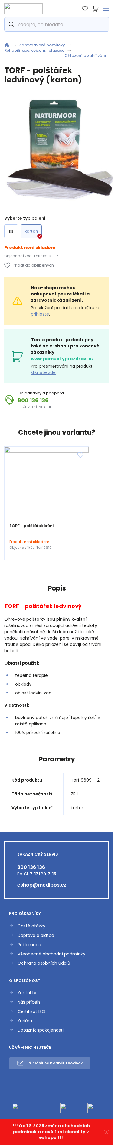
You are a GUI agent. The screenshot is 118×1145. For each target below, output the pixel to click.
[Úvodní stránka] (6, 45)
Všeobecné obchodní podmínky (51, 954)
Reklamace (29, 945)
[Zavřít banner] (106, 1132)
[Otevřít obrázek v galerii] (59, 150)
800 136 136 (33, 400)
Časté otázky (31, 926)
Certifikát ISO (31, 1011)
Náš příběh (29, 1002)
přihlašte (40, 314)
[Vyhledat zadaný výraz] (10, 24)
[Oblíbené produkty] (85, 9)
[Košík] (96, 9)
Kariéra (25, 1021)
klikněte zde (43, 372)
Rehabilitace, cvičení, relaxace (34, 50)
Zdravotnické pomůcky (42, 45)
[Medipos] (23, 8)
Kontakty (27, 993)
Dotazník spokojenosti (41, 1030)
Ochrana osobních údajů (44, 963)
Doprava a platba (36, 935)
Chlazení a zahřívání (85, 55)
